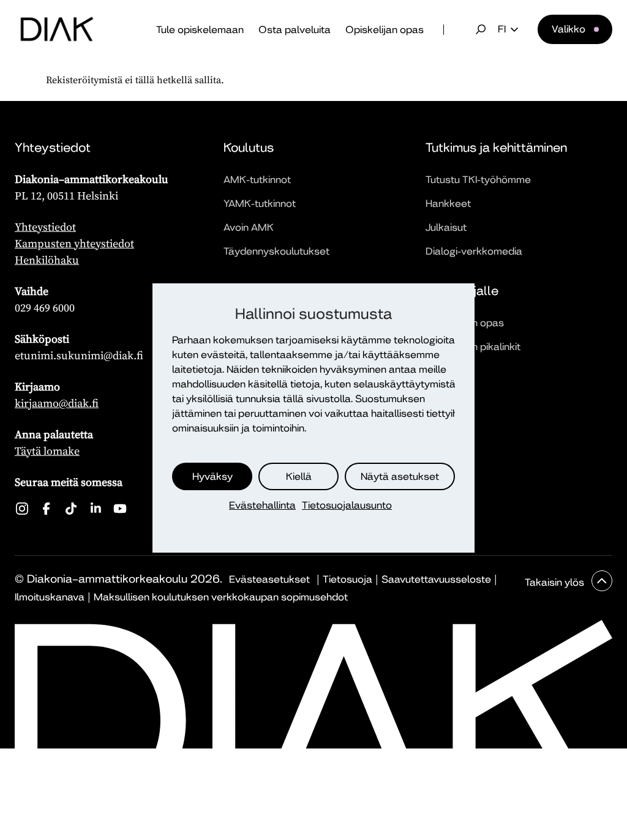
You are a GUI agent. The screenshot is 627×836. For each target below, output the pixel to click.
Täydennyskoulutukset (276, 251)
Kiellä (299, 476)
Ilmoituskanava (49, 597)
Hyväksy (212, 476)
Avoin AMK (248, 227)
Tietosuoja (347, 579)
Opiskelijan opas (384, 29)
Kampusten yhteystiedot (74, 243)
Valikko (568, 29)
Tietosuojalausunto (347, 505)
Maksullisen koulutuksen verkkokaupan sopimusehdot (221, 597)
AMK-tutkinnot (257, 179)
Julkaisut (446, 227)
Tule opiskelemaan (200, 29)
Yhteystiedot (45, 226)
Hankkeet (448, 203)
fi (502, 29)
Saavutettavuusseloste (436, 579)
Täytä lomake (47, 450)
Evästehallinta (262, 505)
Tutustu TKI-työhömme (478, 179)
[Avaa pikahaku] (480, 29)
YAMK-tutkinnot (259, 203)
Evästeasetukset (269, 579)
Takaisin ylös (556, 582)
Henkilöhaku (47, 259)
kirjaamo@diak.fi (57, 403)
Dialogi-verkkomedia (474, 251)
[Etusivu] (57, 29)
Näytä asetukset (400, 476)
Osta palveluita (294, 29)
